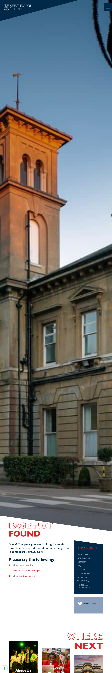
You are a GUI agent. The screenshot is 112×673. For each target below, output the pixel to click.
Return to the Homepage (26, 570)
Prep (79, 566)
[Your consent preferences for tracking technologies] (4, 668)
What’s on (83, 581)
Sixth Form (83, 574)
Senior (81, 570)
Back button (29, 576)
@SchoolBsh (89, 603)
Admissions (83, 558)
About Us (82, 555)
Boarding (82, 578)
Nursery (82, 562)
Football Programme (83, 586)
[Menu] (108, 7)
